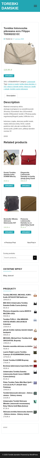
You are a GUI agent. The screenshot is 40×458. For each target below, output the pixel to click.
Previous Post (10, 242)
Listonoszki (31, 82)
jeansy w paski (13, 84)
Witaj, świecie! (8, 275)
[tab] (11, 96)
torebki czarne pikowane (19, 89)
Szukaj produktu (9, 253)
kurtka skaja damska (27, 84)
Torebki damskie (14, 455)
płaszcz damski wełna (15, 86)
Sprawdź (9, 76)
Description (11, 96)
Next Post (31, 242)
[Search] (35, 258)
